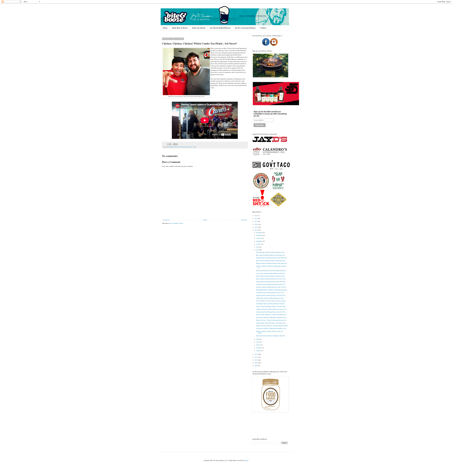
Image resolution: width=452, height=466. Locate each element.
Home (165, 27)
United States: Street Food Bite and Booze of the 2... (270, 298)
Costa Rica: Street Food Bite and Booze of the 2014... (271, 284)
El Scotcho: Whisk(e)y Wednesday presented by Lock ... (271, 328)
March (258, 345)
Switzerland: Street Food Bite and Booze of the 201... (271, 304)
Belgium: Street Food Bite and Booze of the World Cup (271, 263)
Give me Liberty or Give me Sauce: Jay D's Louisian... (271, 301)
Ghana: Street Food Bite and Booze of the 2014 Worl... (271, 281)
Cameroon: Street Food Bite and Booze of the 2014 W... (271, 309)
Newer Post (166, 220)
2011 (256, 360)
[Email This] (168, 144)
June (257, 250)
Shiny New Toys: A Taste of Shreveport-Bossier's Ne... (271, 320)
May (257, 339)
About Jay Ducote (199, 27)
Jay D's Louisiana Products (245, 27)
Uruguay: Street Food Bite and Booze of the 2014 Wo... (271, 287)
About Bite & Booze (180, 27)
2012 (256, 357)
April (258, 342)
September (259, 241)
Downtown (182, 147)
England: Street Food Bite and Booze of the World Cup (271, 258)
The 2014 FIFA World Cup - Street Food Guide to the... (271, 314)
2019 (256, 216)
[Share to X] (172, 144)
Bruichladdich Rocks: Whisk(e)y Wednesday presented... (272, 290)
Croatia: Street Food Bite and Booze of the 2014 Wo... (271, 312)
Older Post (244, 220)
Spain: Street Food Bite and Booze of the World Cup (270, 261)
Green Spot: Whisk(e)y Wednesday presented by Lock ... (272, 317)
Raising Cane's (189, 147)
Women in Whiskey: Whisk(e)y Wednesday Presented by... (271, 267)
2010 (256, 363)
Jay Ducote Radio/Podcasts (220, 27)
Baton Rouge (170, 147)
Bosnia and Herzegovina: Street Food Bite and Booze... (271, 270)
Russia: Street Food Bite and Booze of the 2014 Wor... (271, 279)
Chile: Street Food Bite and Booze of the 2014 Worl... (271, 276)
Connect (263, 27)
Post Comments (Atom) (176, 223)
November (259, 235)
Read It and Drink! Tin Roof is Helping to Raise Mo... (271, 336)
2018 (256, 218)
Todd (195, 147)
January (258, 350)
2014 (256, 230)
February (259, 348)
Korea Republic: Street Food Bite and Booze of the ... (271, 252)
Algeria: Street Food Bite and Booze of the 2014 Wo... (271, 295)
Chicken (176, 147)
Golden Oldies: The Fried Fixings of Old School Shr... (271, 323)
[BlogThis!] (170, 144)
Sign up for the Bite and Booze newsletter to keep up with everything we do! (270, 114)
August (258, 244)
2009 (256, 366)
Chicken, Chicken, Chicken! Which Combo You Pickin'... (269, 332)
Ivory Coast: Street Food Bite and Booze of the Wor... (271, 273)
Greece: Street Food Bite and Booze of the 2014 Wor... (271, 306)
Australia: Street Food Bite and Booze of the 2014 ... (270, 292)
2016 (256, 224)
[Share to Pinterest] (177, 144)
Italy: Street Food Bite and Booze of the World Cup (270, 255)
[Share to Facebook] (174, 144)
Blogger (246, 460)
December (259, 232)
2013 (256, 354)
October (258, 238)
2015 (256, 227)
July (257, 247)
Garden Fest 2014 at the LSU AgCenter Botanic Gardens (272, 326)
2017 (256, 221)
